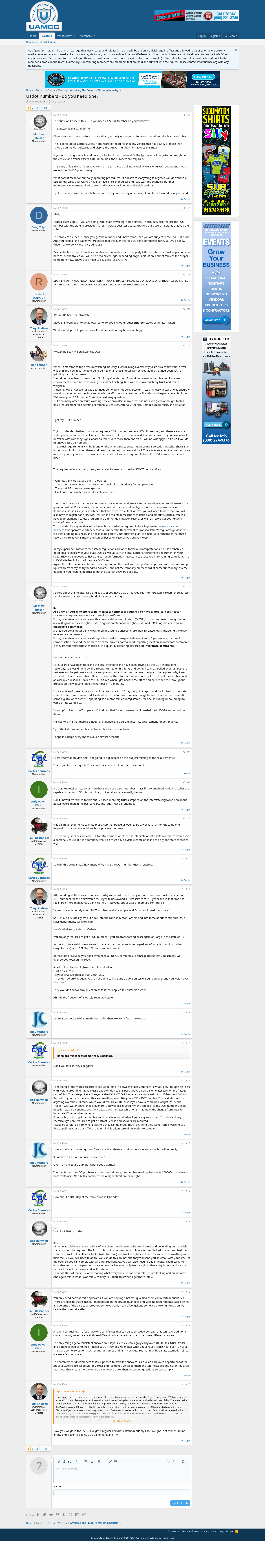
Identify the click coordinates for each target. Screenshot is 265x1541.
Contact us (173, 1531)
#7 (188, 751)
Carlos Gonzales (39, 771)
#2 (188, 208)
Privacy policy (208, 1531)
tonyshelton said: (65, 1050)
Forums (47, 36)
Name (57, 1486)
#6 (188, 586)
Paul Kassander (38, 838)
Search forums (48, 42)
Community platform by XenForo (119, 1537)
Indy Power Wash (39, 803)
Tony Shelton (39, 328)
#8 (188, 782)
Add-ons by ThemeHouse (162, 1537)
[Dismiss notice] (235, 50)
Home (32, 36)
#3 (188, 274)
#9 (188, 818)
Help (221, 1531)
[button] (74, 36)
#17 (188, 1221)
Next (44, 107)
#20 (188, 1384)
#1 (188, 115)
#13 (188, 1043)
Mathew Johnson (38, 101)
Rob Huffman (39, 1099)
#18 (188, 1291)
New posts (31, 42)
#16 (188, 1190)
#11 (188, 888)
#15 (188, 1143)
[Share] (184, 115)
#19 (188, 1325)
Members (86, 36)
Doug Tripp (39, 227)
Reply (187, 199)
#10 (188, 858)
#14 (188, 1080)
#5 (188, 345)
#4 (188, 308)
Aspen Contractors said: (68, 1391)
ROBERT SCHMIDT (39, 295)
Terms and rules (190, 1531)
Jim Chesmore (38, 1031)
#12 (188, 1012)
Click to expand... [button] (122, 1420)
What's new (64, 36)
